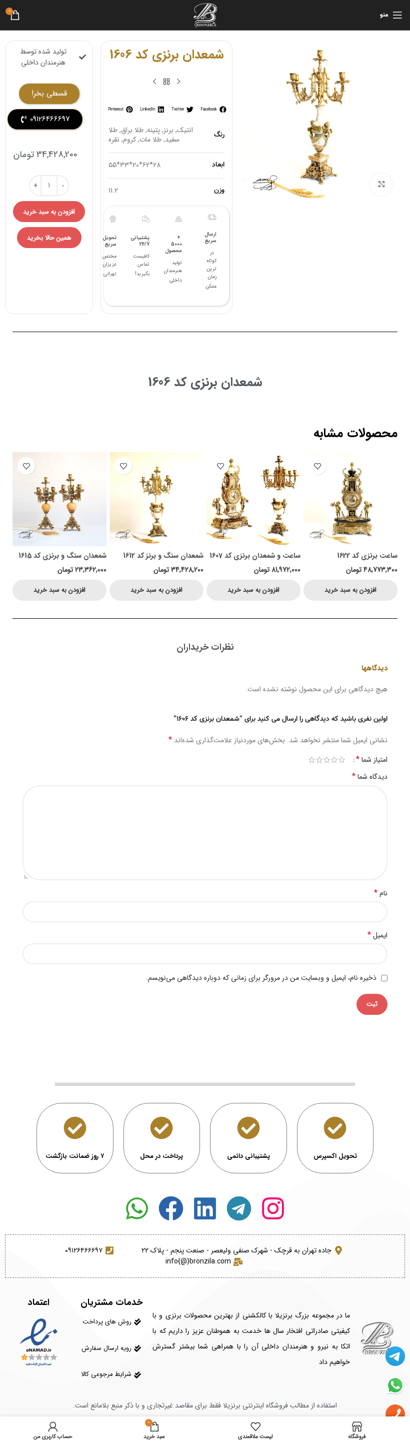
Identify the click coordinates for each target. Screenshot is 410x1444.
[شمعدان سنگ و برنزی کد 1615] (59, 499)
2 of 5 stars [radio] (334, 759)
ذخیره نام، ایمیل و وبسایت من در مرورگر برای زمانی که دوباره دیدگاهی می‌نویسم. (261, 977)
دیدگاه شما (370, 776)
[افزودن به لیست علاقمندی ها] (317, 466)
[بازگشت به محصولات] (166, 82)
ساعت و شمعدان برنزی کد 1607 (255, 555)
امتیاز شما (372, 760)
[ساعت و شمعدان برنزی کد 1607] (253, 499)
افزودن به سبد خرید (49, 212)
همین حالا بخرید (49, 238)
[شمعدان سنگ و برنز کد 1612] (157, 499)
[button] (213, 109)
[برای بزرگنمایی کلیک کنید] (381, 184)
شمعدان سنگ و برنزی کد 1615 (62, 555)
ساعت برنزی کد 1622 (367, 555)
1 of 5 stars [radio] (342, 759)
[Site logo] (204, 14)
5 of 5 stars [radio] (312, 759)
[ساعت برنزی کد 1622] (351, 499)
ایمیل (378, 935)
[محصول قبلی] (178, 82)
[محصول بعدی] (154, 82)
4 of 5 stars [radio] (319, 759)
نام (381, 893)
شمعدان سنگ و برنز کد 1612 (163, 555)
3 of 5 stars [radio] (326, 759)
